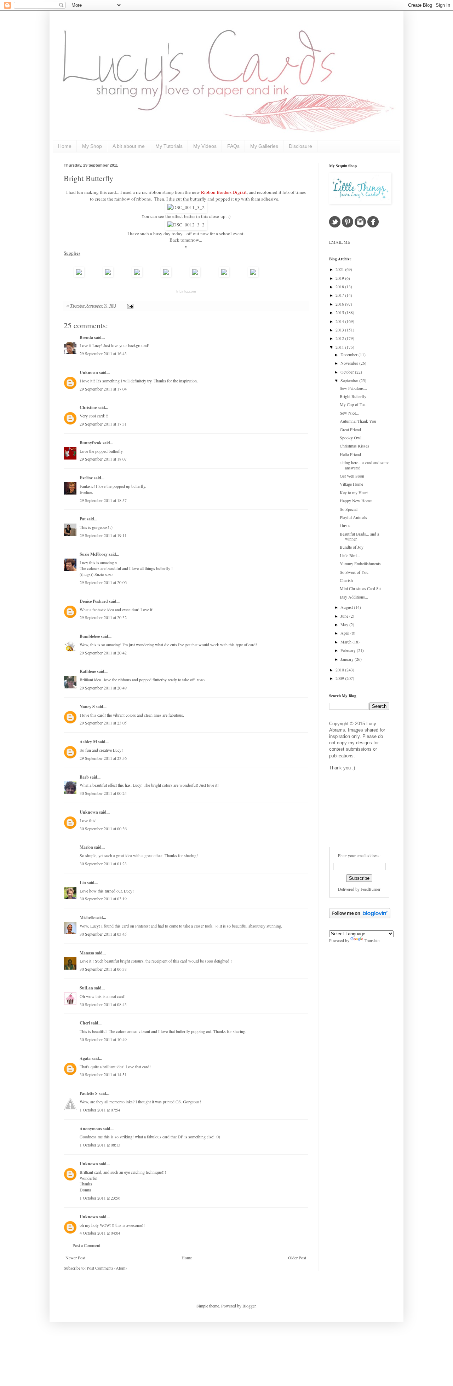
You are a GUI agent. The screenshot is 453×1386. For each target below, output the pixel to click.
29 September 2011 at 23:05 (103, 723)
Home (64, 146)
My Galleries (264, 146)
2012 (340, 338)
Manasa (87, 953)
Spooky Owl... (352, 437)
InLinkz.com (186, 291)
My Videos (205, 146)
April (345, 633)
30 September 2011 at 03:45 (103, 934)
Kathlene (88, 671)
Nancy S (87, 707)
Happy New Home (356, 500)
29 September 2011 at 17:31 (103, 424)
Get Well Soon (352, 476)
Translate (372, 940)
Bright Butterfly (88, 178)
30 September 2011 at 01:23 (103, 863)
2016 (340, 304)
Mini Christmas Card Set (361, 588)
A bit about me (129, 146)
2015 (340, 312)
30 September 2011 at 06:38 (103, 969)
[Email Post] (129, 305)
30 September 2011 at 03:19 (103, 898)
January (347, 659)
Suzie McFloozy (94, 554)
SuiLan (86, 988)
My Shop (92, 146)
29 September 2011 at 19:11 (103, 535)
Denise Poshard (94, 601)
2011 (340, 347)
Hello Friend (350, 454)
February (348, 650)
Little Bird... (350, 555)
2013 (340, 330)
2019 (340, 278)
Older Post (297, 1257)
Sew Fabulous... (353, 388)
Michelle (87, 917)
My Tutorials (169, 146)
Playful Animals (353, 517)
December (349, 354)
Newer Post (75, 1257)
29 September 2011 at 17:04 (103, 389)
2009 (340, 678)
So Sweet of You (354, 572)
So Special (348, 509)
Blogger (249, 1306)
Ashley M (88, 742)
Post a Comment (86, 1245)
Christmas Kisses (354, 446)
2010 (340, 669)
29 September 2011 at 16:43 (103, 353)
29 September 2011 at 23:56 (103, 758)
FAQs (233, 146)
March (346, 642)
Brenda (86, 337)
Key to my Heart (354, 492)
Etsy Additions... (354, 597)
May (344, 624)
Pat (83, 519)
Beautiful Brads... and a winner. (359, 536)
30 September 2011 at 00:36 (103, 828)
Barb (84, 777)
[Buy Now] (79, 275)
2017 (340, 295)
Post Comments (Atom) (107, 1268)
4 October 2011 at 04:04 (100, 1233)
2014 (340, 321)
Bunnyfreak (91, 443)
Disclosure (300, 146)
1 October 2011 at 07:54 (100, 1110)
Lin (83, 882)
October (347, 372)
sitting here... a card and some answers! (364, 465)
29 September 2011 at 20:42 (103, 653)
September (349, 380)
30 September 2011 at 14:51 (103, 1074)
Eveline (86, 478)
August (347, 607)
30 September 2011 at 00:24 (103, 793)
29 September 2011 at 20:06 (103, 582)
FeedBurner (370, 889)
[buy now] (166, 275)
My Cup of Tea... (354, 404)
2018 (340, 286)
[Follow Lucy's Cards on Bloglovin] (359, 916)
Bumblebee (90, 636)
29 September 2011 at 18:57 (103, 500)
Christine (88, 407)
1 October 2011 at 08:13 (100, 1145)
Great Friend (350, 429)
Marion (86, 847)
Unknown (89, 372)
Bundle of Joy (351, 547)
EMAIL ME (339, 242)
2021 (340, 269)
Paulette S (89, 1093)
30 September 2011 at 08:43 (103, 1004)
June (344, 616)
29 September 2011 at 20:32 (103, 617)
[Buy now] (253, 275)
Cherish (346, 580)
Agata (85, 1058)
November (349, 363)
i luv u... (347, 525)
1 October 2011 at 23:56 (100, 1198)
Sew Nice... (349, 413)
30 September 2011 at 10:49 (103, 1039)
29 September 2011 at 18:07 (103, 459)
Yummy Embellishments (360, 563)
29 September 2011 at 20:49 (103, 688)
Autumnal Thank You (358, 421)
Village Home (351, 484)
